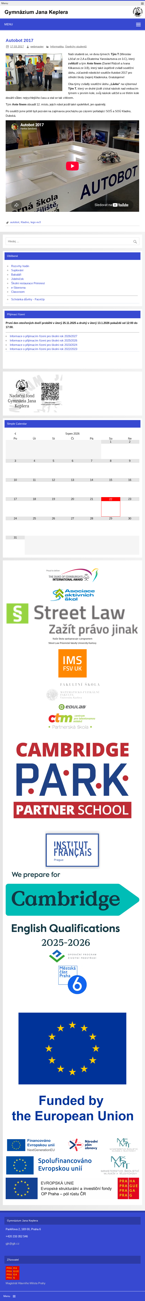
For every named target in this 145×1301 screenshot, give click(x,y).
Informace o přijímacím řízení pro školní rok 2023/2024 (43, 344)
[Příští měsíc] (129, 433)
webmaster (37, 46)
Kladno (25, 222)
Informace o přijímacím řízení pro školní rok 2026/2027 (43, 336)
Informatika (57, 46)
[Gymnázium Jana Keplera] (72, 16)
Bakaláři (16, 274)
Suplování (17, 270)
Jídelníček (17, 278)
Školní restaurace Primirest (28, 283)
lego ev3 (36, 222)
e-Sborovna (18, 287)
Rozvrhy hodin (20, 266)
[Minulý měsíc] (15, 433)
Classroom (18, 291)
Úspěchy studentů (76, 46)
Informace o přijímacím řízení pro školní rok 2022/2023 (43, 349)
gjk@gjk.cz (12, 1243)
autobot (14, 222)
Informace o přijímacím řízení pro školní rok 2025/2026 (43, 340)
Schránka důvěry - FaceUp (28, 299)
